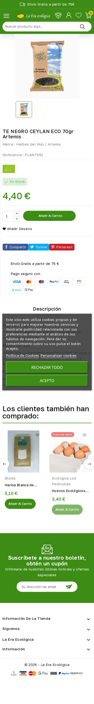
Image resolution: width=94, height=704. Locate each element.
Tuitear (41, 247)
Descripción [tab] (47, 309)
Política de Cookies (22, 355)
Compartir (18, 247)
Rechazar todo (47, 367)
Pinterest (64, 247)
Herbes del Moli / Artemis (38, 144)
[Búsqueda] (82, 26)
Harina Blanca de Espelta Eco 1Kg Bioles (19, 485)
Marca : (9, 144)
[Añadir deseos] (37, 435)
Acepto (47, 380)
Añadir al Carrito (20, 504)
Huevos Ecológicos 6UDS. (68, 491)
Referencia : (13, 155)
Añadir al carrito (50, 216)
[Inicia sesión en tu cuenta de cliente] (69, 15)
